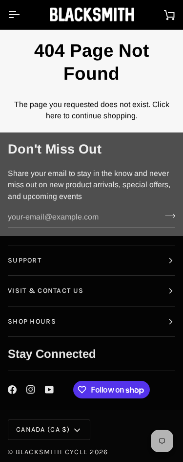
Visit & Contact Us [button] (45, 290)
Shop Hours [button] (32, 321)
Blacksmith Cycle (52, 452)
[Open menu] (22, 14)
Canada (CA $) (43, 429)
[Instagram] (30, 389)
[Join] (167, 215)
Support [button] (24, 260)
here (53, 115)
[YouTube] (49, 389)
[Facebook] (12, 389)
